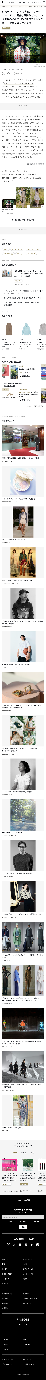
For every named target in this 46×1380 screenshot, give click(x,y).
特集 (12, 2)
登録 (23, 1227)
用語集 (25, 1279)
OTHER (36, 1222)
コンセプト (26, 1344)
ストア (25, 2)
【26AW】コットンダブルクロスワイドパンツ (9, 344)
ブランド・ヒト (32, 2)
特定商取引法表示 (28, 1364)
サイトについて (7, 1294)
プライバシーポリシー (30, 1298)
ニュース (7, 2)
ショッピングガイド (8, 1359)
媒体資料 (5, 1303)
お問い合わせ (27, 1303)
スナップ (5, 1284)
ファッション (17, 6)
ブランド (5, 1339)
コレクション (27, 1259)
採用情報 (5, 1298)
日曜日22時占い (7, 1274)
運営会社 (5, 1308)
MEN (10, 1222)
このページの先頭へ (24, 1200)
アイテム (5, 1344)
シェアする (18, 73)
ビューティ (18, 2)
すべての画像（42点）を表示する (23, 220)
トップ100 (5, 1279)
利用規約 (26, 1294)
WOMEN (23, 1222)
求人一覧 (17, 362)
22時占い (40, 2)
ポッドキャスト (28, 1274)
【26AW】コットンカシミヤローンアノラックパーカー (26, 344)
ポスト (25, 1264)
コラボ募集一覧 (9, 386)
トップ (3, 6)
